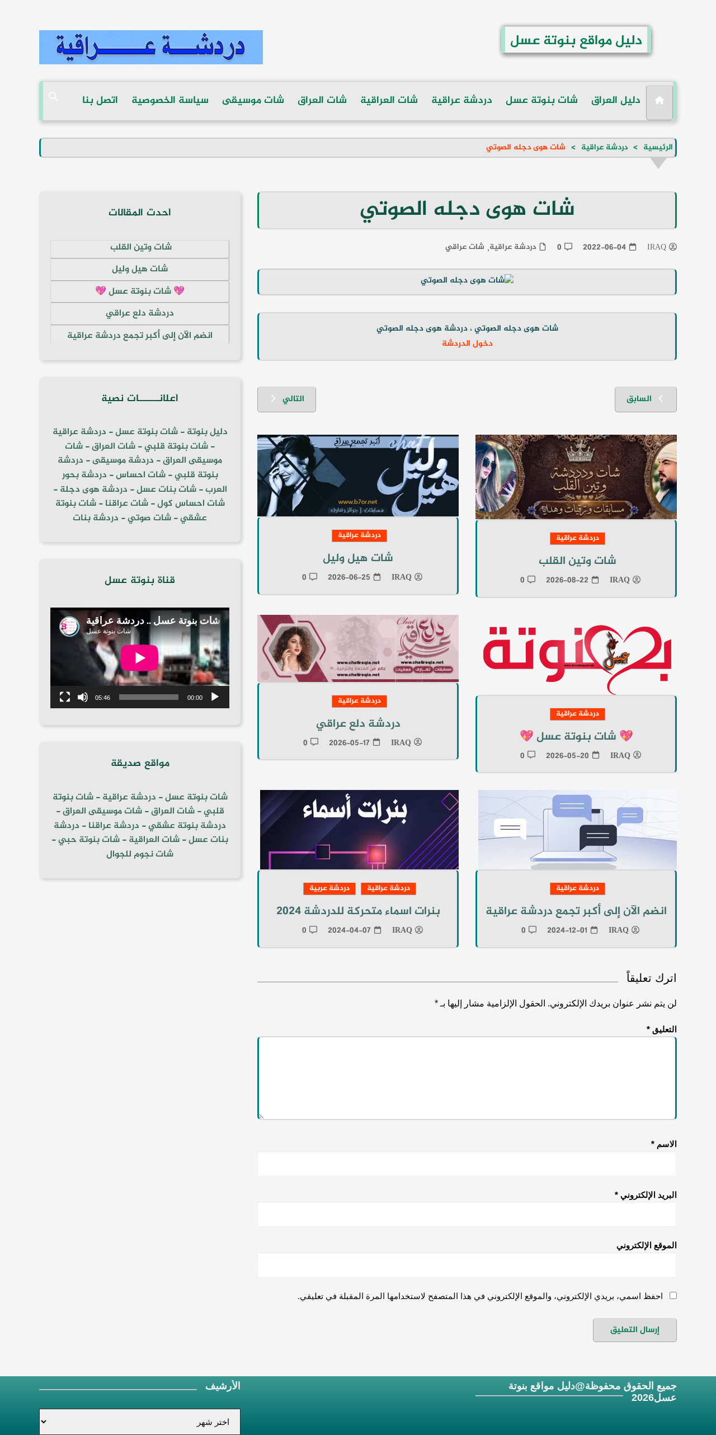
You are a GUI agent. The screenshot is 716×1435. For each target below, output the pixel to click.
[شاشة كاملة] (64, 697)
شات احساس (141, 475)
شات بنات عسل (166, 489)
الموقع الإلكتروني (646, 1245)
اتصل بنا (100, 100)
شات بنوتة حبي (89, 840)
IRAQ (656, 248)
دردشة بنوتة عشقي (187, 826)
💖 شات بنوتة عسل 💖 (576, 737)
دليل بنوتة (207, 432)
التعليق (662, 1029)
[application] (139, 658)
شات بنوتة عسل (542, 100)
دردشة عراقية (461, 100)
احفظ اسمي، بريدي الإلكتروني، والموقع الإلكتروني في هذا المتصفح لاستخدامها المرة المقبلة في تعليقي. (480, 1296)
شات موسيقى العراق (102, 811)
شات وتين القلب (576, 561)
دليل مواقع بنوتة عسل (576, 41)
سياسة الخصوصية (170, 100)
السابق (639, 399)
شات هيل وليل (358, 558)
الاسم (664, 1144)
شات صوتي (149, 518)
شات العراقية (389, 100)
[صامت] (82, 697)
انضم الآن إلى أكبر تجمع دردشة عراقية (576, 911)
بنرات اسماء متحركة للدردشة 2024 (358, 911)
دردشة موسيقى (123, 460)
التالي (293, 399)
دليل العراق (615, 100)
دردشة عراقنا (113, 826)
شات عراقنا (126, 503)
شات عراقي (464, 247)
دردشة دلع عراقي (358, 724)
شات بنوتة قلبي (176, 446)
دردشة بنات (96, 518)
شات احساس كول (191, 503)
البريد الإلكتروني (646, 1194)
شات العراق (322, 100)
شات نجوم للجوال (139, 854)
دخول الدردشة (467, 344)
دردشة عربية (329, 888)
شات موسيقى (253, 100)
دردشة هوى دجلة (94, 489)
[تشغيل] (214, 697)
